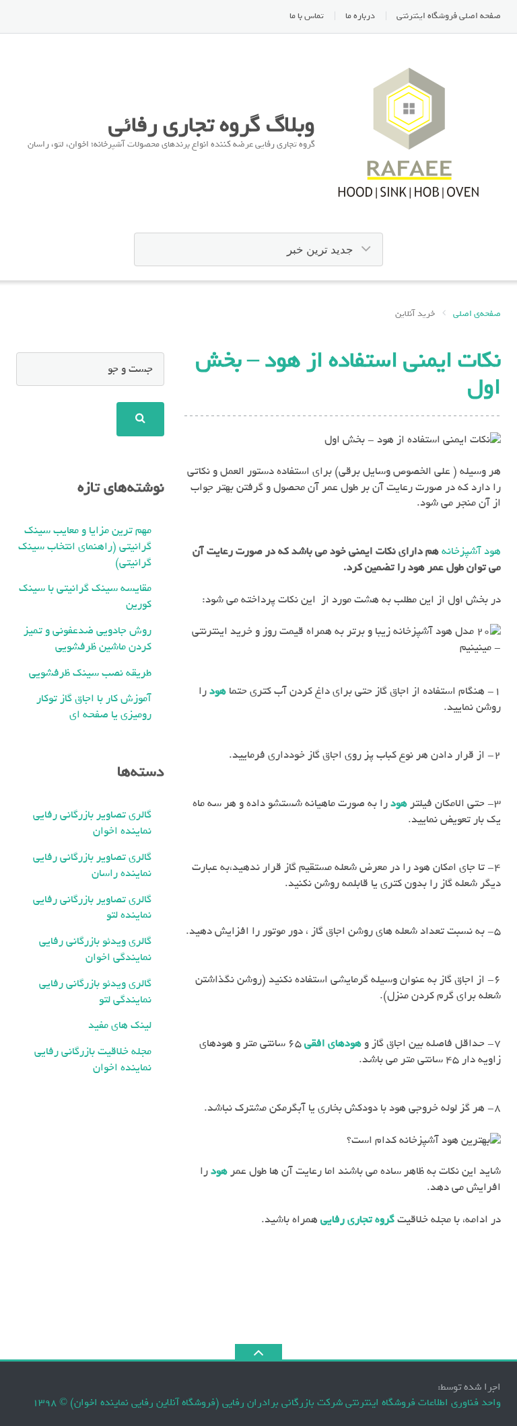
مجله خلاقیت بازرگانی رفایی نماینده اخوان (92, 1059)
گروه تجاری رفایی (357, 1219)
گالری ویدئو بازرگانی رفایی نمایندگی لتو (95, 991)
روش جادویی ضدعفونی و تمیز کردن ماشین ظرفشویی (87, 639)
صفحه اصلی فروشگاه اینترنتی (449, 16)
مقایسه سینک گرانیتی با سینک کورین (85, 596)
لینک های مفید (119, 1025)
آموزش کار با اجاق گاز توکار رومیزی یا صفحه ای (93, 706)
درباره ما (360, 16)
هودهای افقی (332, 1043)
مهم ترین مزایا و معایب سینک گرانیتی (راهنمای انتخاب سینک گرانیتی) (84, 546)
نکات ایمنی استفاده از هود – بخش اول (348, 373)
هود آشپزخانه (471, 551)
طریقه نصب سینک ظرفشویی (90, 673)
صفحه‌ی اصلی (477, 314)
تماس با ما (306, 16)
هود (217, 691)
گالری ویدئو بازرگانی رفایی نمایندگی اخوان (95, 949)
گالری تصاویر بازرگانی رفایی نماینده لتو (92, 907)
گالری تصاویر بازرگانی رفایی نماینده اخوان (92, 823)
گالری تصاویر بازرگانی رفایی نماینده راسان (92, 865)
